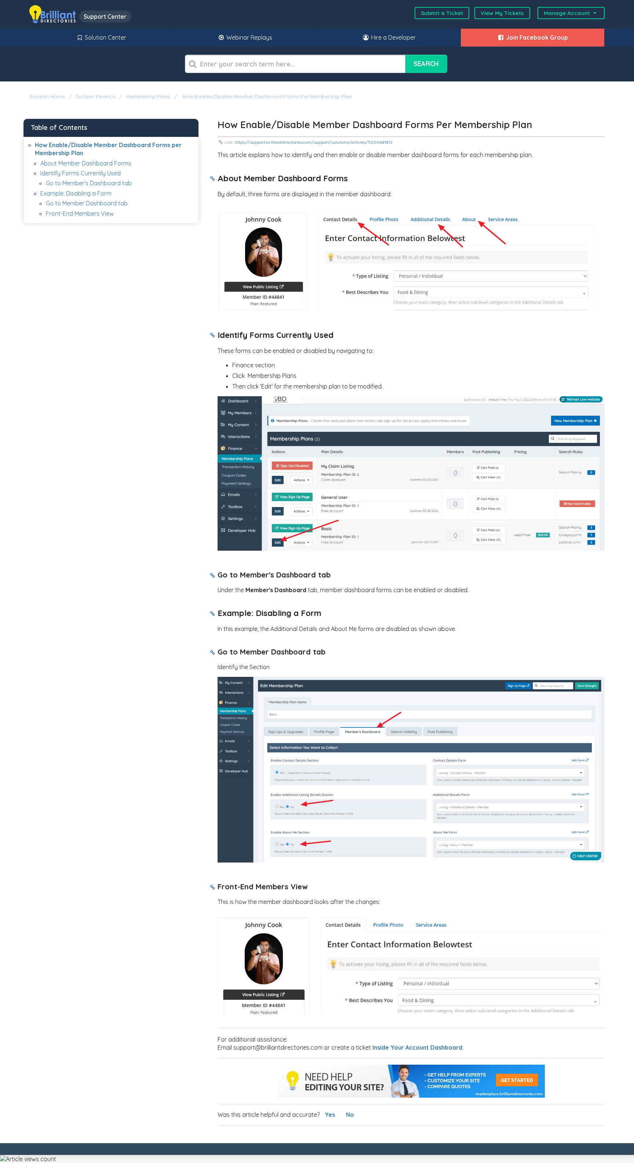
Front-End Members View (80, 213)
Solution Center (104, 37)
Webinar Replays (248, 37)
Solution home (47, 96)
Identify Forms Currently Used (80, 173)
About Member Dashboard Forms (85, 163)
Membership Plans (148, 96)
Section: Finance (95, 96)
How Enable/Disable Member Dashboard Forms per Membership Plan (266, 96)
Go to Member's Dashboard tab (89, 183)
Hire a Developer (392, 37)
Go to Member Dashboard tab (87, 203)
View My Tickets (502, 13)
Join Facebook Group (536, 37)
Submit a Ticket (442, 13)
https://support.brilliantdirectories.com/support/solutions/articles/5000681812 (314, 142)
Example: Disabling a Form (76, 193)
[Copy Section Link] (212, 179)
